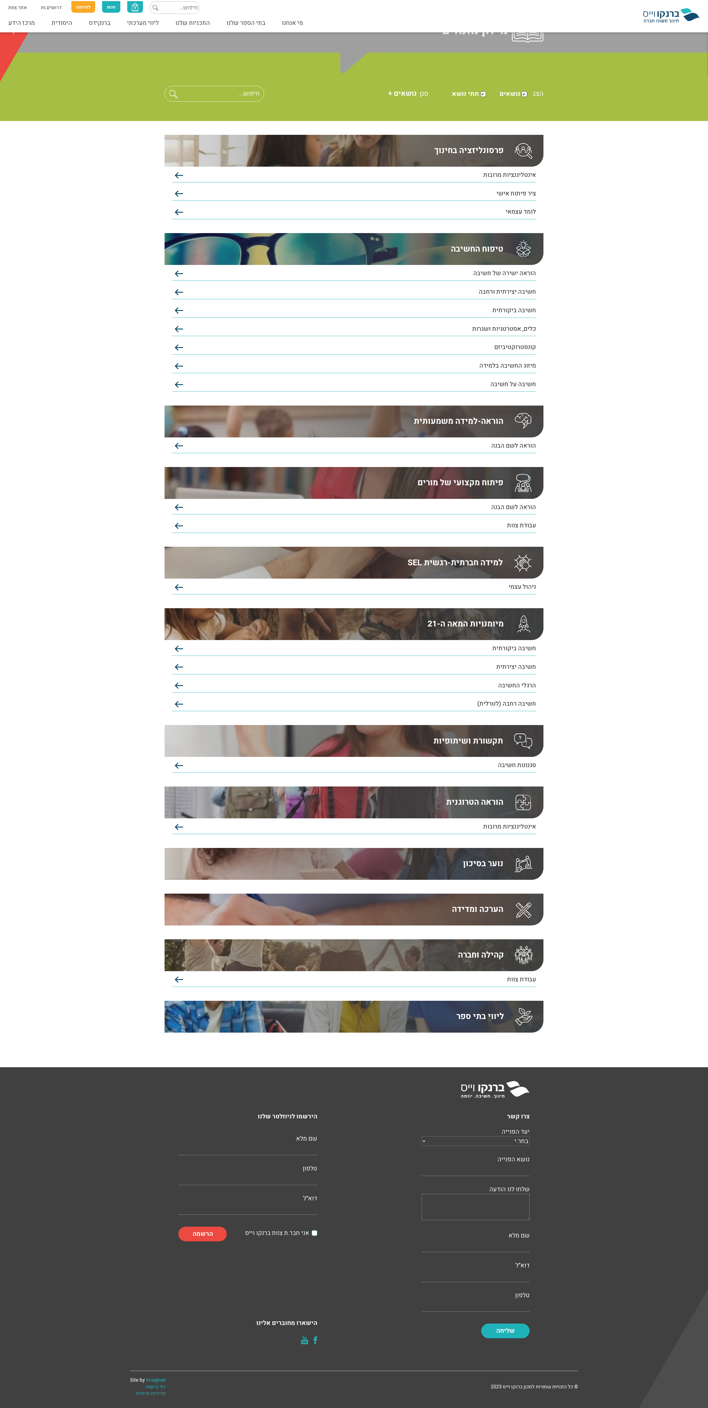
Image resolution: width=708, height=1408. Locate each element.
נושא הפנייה (514, 1159)
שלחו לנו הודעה (509, 1189)
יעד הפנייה (516, 1132)
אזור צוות (17, 7)
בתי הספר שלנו (246, 23)
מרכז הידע (21, 23)
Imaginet (156, 1380)
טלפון (522, 1295)
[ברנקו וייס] (671, 15)
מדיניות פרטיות (151, 1393)
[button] (173, 94)
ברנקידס (99, 23)
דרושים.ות (51, 7)
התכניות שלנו (192, 23)
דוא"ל (523, 1265)
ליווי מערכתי (143, 23)
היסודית (61, 23)
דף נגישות (156, 1387)
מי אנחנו (292, 23)
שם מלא (519, 1235)
